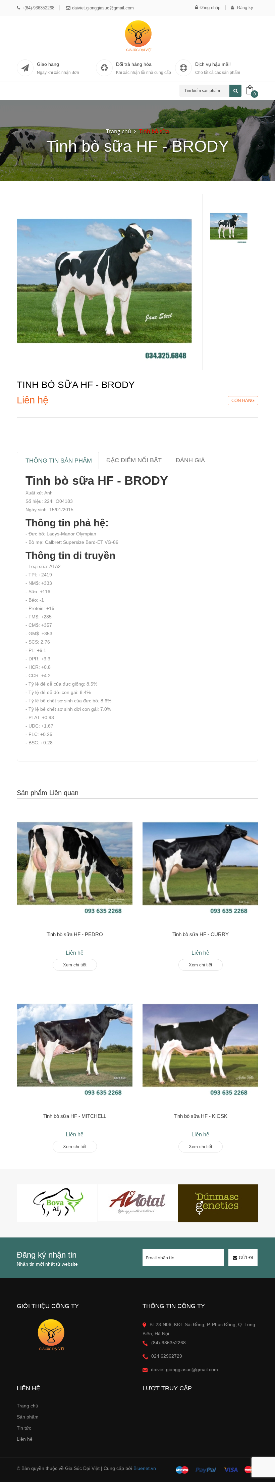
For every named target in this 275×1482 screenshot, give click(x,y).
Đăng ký (244, 7)
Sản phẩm (28, 1417)
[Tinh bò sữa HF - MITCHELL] (74, 1045)
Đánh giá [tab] (190, 460)
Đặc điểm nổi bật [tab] (134, 460)
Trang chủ (27, 1405)
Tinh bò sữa (154, 131)
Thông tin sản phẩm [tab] (58, 460)
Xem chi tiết (75, 964)
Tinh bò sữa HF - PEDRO (75, 934)
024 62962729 (166, 1356)
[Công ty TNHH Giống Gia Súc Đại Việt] (137, 36)
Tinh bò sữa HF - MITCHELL (74, 1116)
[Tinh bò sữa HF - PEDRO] (74, 864)
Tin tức (24, 1428)
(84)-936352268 (168, 1342)
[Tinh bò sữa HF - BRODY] (104, 281)
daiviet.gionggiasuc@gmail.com (103, 7)
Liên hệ (25, 1439)
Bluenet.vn (144, 1468)
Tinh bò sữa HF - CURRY (200, 934)
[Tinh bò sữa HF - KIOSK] (200, 1045)
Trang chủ (118, 131)
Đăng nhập (210, 7)
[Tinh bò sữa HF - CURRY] (200, 864)
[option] (229, 227)
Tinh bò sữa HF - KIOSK (200, 1116)
